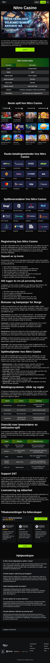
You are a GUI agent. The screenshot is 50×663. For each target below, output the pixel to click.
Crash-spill (30, 108)
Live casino (18, 108)
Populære (5, 108)
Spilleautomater (42, 108)
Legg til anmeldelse (40, 518)
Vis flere (25, 546)
